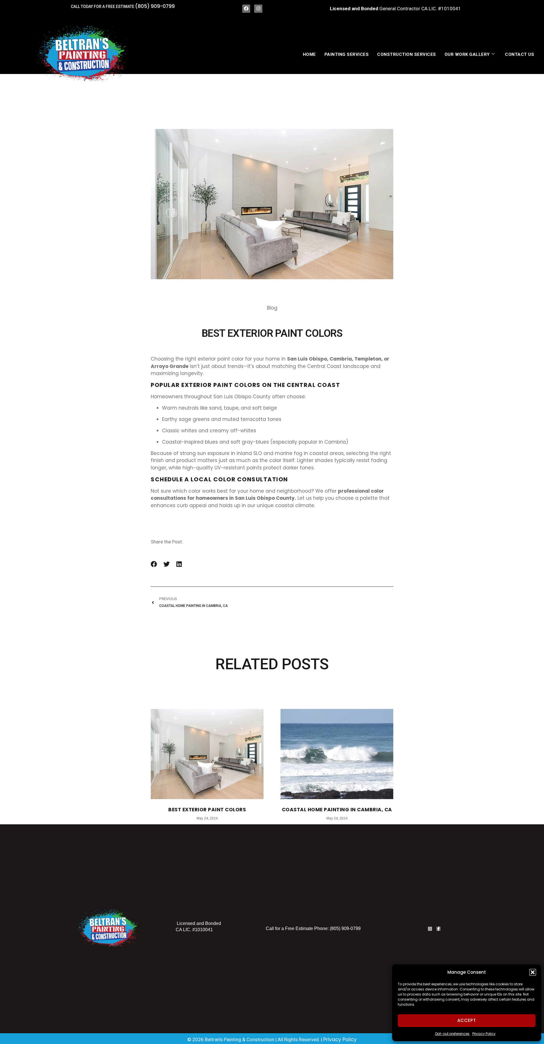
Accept (466, 1020)
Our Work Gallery (467, 54)
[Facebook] (246, 9)
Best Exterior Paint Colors (207, 809)
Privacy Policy (484, 1033)
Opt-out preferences (452, 1033)
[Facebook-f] (438, 929)
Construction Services (406, 54)
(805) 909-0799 (155, 6)
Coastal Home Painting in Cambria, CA (337, 809)
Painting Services (346, 54)
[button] (533, 972)
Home (309, 54)
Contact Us (519, 54)
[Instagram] (258, 9)
